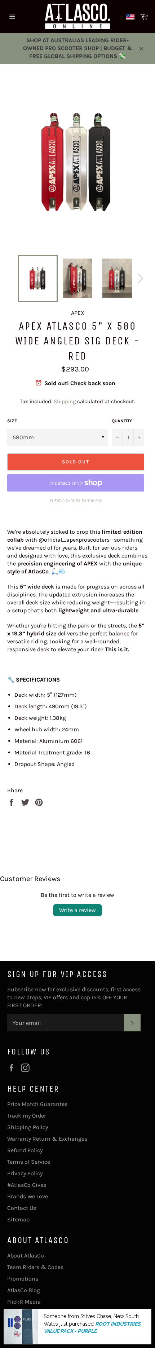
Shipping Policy (27, 1127)
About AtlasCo (25, 1255)
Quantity (122, 420)
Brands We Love (27, 1196)
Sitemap (18, 1219)
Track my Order (26, 1115)
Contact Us (21, 1207)
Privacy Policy (25, 1173)
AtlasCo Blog (23, 1290)
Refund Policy (25, 1150)
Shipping (65, 401)
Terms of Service (28, 1161)
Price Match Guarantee (37, 1104)
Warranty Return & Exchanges (47, 1138)
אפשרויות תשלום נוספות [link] (76, 501)
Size (12, 420)
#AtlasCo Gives (26, 1184)
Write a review (77, 910)
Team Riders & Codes (35, 1267)
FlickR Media (24, 1301)
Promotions (22, 1278)
